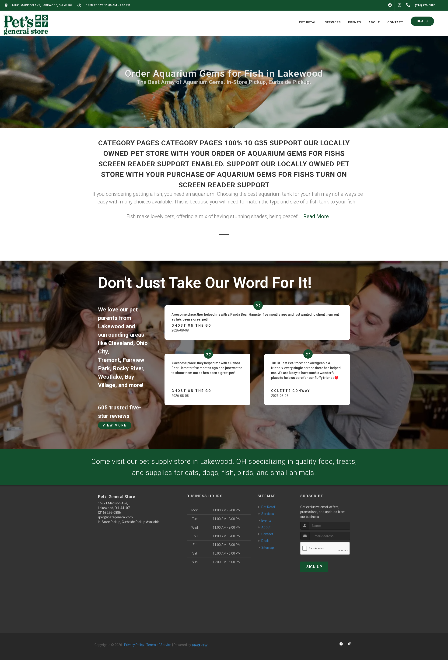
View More (115, 425)
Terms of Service (159, 645)
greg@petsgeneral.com (115, 517)
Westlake (110, 377)
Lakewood (111, 326)
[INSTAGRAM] (399, 5)
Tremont (109, 360)
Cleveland (120, 343)
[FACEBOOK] (390, 5)
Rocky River (128, 368)
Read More (316, 216)
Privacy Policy (134, 645)
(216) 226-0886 (109, 512)
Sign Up (314, 567)
